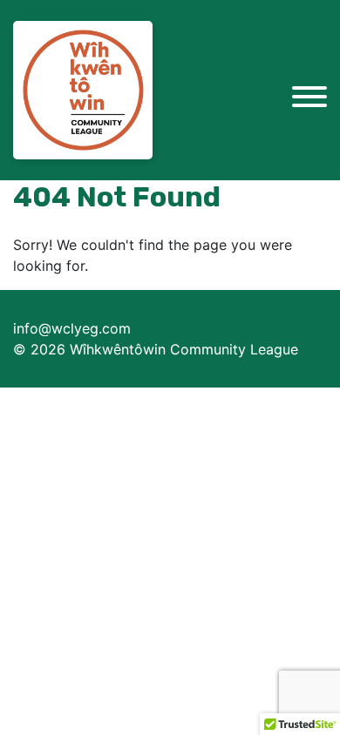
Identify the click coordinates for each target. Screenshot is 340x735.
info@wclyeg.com (72, 328)
